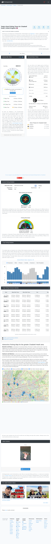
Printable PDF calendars (8, 339)
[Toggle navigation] (48, 2)
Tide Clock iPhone (17, 536)
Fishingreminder (8, 2)
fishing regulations (41, 362)
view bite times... (10, 40)
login (6, 510)
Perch (25, 444)
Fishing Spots (3, 5)
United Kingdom (9, 5)
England (14, 5)
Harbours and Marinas (16, 368)
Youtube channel (8, 475)
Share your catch (25, 469)
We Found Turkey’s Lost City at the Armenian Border (36, 498)
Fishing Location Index (30, 529)
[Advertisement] (25, 15)
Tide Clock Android (17, 532)
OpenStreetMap (42, 400)
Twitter (24, 529)
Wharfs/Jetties (25, 368)
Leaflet (38, 400)
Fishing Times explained (31, 522)
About (45, 522)
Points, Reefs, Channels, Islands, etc (37, 368)
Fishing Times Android (18, 523)
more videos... (46, 502)
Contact (45, 520)
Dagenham (32, 33)
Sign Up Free (12, 92)
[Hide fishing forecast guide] (48, 31)
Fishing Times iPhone (18, 528)
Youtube (25, 527)
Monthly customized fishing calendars (10, 337)
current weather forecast (17, 123)
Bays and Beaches (7, 368)
